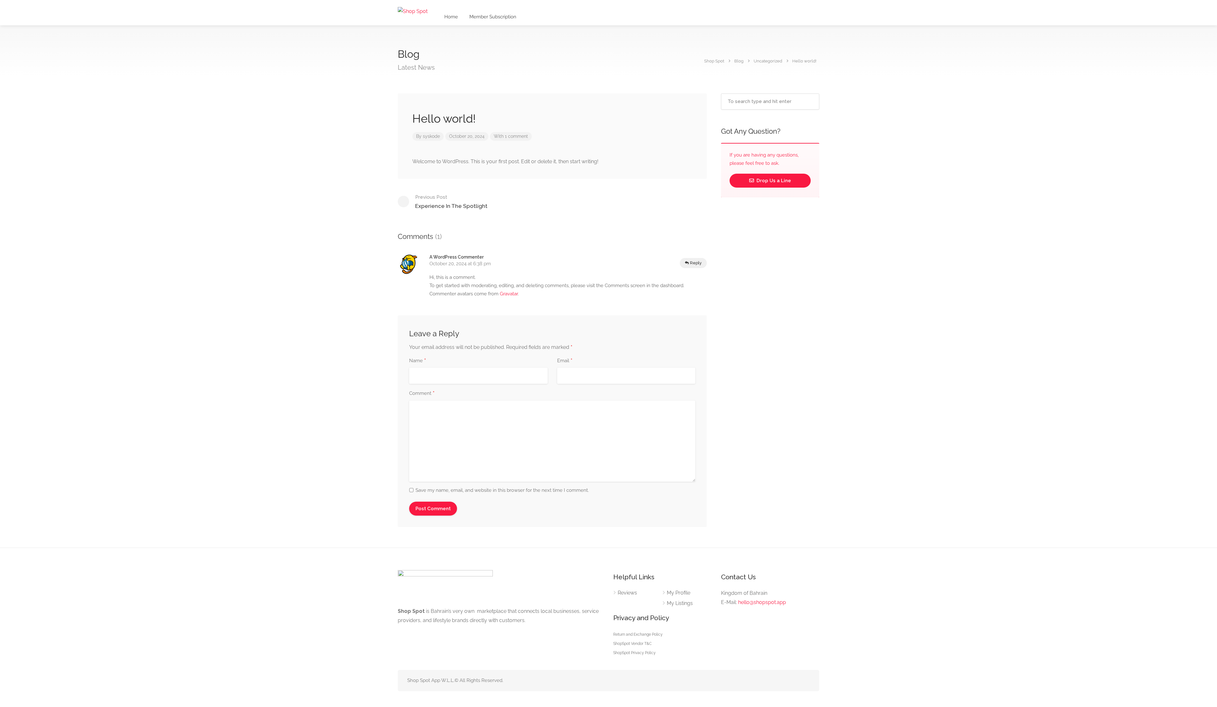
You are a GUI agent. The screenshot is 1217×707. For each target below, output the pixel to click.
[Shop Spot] (413, 11)
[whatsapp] (795, 681)
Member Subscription (492, 17)
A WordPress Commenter (456, 257)
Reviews (627, 593)
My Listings (680, 603)
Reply (695, 262)
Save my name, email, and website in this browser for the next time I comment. (502, 490)
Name (417, 361)
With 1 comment (511, 136)
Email (564, 361)
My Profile (678, 593)
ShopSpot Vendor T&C (632, 643)
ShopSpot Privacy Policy (634, 653)
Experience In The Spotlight (451, 201)
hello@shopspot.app (762, 602)
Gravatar (509, 294)
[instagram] (806, 681)
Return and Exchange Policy (638, 634)
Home (451, 17)
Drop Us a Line (773, 180)
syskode (431, 136)
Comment (422, 393)
